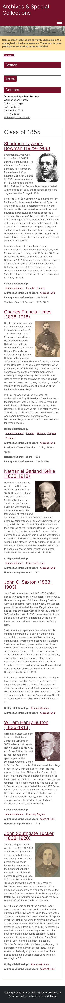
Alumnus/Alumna (15, 288)
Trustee (41, 288)
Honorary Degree (46, 433)
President (11, 438)
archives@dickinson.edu (17, 117)
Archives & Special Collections (25, 9)
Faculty (30, 288)
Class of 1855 (47, 292)
